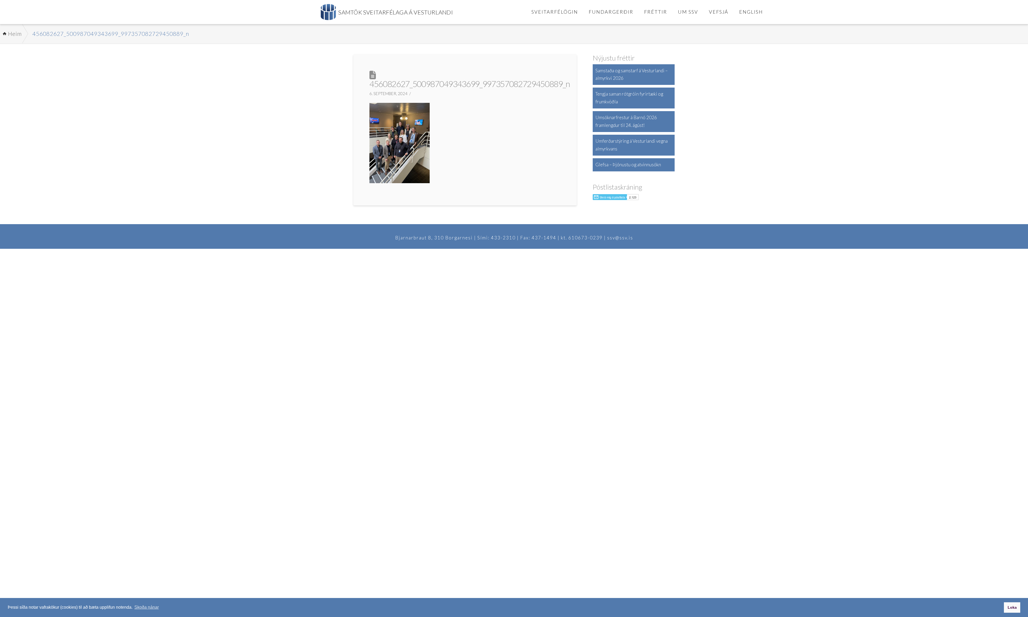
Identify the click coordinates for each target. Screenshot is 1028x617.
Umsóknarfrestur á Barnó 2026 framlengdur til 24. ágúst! (626, 121)
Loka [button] (1012, 607)
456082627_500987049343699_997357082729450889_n (110, 33)
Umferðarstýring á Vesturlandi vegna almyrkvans (631, 145)
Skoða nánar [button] (146, 607)
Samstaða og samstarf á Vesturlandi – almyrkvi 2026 (631, 74)
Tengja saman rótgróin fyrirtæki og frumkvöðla (629, 97)
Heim (15, 33)
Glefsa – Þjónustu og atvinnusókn (628, 164)
